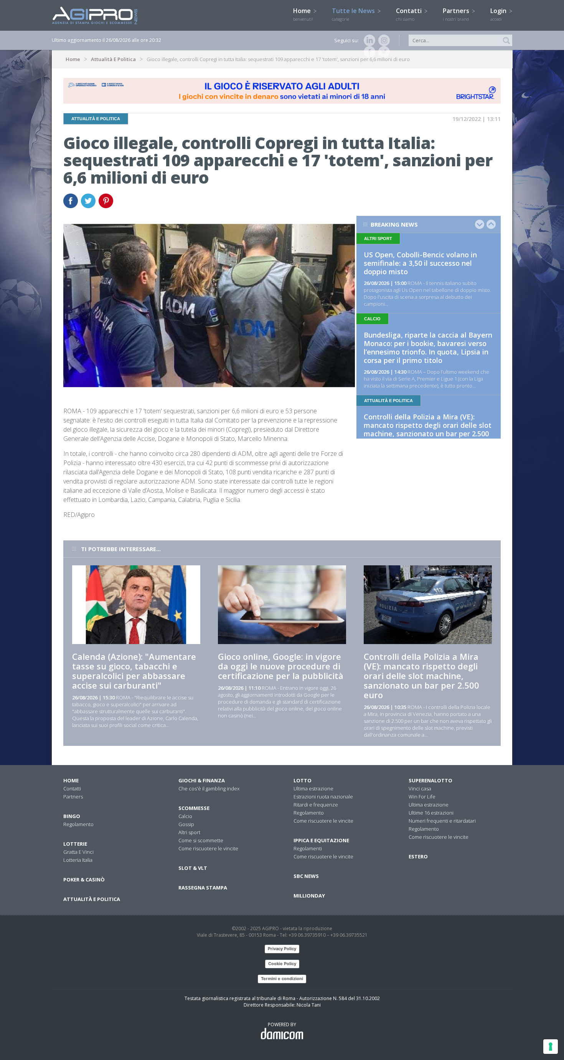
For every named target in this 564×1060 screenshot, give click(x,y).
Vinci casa (420, 788)
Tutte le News (354, 14)
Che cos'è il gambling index (208, 788)
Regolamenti (308, 848)
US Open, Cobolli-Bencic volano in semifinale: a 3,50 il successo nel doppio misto (420, 263)
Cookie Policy (282, 963)
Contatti (409, 14)
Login (499, 14)
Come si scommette (200, 840)
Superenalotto (430, 780)
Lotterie (75, 843)
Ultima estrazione (313, 788)
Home (303, 14)
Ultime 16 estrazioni (431, 812)
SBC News (306, 876)
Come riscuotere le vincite (208, 848)
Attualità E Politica (113, 59)
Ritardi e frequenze (316, 804)
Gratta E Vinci (78, 851)
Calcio (185, 816)
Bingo (71, 816)
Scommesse (193, 808)
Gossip (186, 824)
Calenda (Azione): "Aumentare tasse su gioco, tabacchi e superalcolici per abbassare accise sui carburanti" (134, 671)
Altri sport (189, 832)
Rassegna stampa (202, 887)
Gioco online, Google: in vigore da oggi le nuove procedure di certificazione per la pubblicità (280, 666)
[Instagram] (382, 40)
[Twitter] (382, 52)
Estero (418, 856)
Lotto (303, 780)
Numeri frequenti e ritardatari (442, 820)
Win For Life (422, 796)
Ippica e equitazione (321, 840)
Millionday (309, 895)
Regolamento (78, 824)
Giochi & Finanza (201, 780)
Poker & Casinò (84, 879)
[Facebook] (368, 52)
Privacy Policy (282, 948)
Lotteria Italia (77, 859)
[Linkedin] (368, 40)
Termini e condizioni (282, 978)
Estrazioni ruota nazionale (323, 796)
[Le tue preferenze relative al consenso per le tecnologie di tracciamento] (550, 1046)
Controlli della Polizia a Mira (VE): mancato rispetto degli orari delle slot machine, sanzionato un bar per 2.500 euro (427, 429)
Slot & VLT (192, 868)
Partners (457, 14)
